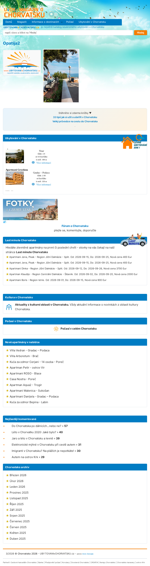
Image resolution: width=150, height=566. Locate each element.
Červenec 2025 (20, 521)
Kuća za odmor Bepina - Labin (29, 402)
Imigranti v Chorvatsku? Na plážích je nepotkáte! (43, 451)
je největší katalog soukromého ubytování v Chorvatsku (72, 26)
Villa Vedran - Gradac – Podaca (29, 350)
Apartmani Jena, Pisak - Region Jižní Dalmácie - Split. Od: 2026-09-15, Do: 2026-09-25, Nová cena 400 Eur (70, 256)
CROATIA (94, 562)
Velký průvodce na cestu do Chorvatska (75, 121)
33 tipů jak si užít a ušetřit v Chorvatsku (75, 117)
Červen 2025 (18, 527)
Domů (8, 21)
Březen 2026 (18, 475)
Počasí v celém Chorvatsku (79, 328)
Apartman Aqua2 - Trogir (26, 385)
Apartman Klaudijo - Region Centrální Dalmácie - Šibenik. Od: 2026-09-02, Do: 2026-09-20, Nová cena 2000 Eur (73, 274)
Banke (40, 562)
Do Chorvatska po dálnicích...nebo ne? (36, 426)
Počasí (70, 21)
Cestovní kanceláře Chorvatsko (24, 562)
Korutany (66, 562)
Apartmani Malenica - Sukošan (29, 390)
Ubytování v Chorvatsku (92, 21)
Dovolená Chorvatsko (80, 562)
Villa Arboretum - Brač (24, 356)
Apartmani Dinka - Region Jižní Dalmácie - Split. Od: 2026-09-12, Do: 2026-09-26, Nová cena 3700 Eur (68, 268)
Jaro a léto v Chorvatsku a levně (32, 438)
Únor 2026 (16, 481)
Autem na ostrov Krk (25, 457)
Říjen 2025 (17, 504)
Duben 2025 (18, 538)
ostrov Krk (140, 562)
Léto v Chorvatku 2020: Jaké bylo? (34, 432)
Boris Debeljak (87, 554)
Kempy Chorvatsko (107, 562)
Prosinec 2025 (19, 492)
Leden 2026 (17, 486)
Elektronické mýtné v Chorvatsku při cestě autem (43, 444)
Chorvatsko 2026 (27, 553)
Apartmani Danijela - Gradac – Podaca (34, 396)
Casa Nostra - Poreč (23, 379)
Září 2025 (16, 509)
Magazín (22, 21)
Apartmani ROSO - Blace (25, 373)
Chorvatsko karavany (125, 562)
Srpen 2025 (17, 515)
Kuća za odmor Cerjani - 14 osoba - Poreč (37, 362)
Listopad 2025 (19, 498)
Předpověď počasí (52, 562)
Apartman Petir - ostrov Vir (27, 367)
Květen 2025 (18, 533)
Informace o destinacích (45, 21)
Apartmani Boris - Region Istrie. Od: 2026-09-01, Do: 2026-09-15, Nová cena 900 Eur (57, 280)
